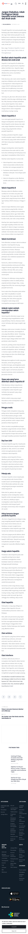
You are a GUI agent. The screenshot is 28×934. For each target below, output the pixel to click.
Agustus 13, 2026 (14, 763)
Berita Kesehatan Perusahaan (22, 850)
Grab (3, 865)
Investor (4, 863)
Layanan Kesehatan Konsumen (13, 830)
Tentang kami (5, 860)
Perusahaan (3, 809)
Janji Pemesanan (22, 820)
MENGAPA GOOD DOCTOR (4, 846)
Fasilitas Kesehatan (13, 855)
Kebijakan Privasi (21, 875)
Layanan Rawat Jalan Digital (14, 808)
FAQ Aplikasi (22, 872)
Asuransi (3, 812)
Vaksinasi (21, 823)
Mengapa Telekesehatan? (5, 855)
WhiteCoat (4, 872)
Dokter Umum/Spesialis (23, 812)
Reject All (14, 931)
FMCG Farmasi (13, 867)
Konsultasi (21, 809)
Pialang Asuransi (14, 858)
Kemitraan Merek (12, 839)
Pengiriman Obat (13, 814)
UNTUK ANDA (22, 801)
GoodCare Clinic (14, 836)
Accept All (14, 927)
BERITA (21, 844)
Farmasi (12, 861)
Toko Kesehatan (21, 816)
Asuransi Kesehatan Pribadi (21, 833)
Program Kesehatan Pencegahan (13, 825)
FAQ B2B (12, 834)
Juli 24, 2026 (13, 783)
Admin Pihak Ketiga (13, 864)
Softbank (4, 867)
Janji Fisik (21, 830)
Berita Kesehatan (21, 838)
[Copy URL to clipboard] (20, 697)
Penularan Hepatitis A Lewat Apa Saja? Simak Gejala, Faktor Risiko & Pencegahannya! (13, 50)
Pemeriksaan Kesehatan (22, 826)
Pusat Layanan (22, 870)
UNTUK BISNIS (4, 801)
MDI (3, 870)
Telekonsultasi (13, 812)
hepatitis (18, 119)
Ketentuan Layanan (21, 879)
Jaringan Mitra (4, 814)
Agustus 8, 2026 (14, 774)
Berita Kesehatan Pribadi (21, 856)
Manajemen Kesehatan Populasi (13, 819)
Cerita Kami (4, 858)
